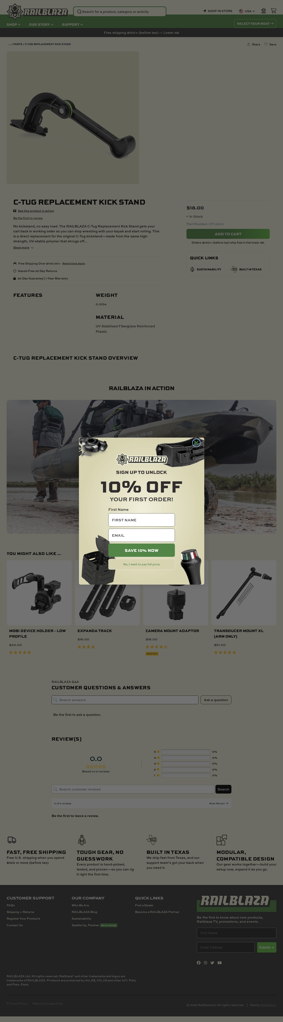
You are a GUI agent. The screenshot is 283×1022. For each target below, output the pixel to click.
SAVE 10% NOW (141, 550)
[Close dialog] (196, 443)
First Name (118, 509)
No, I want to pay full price (141, 564)
